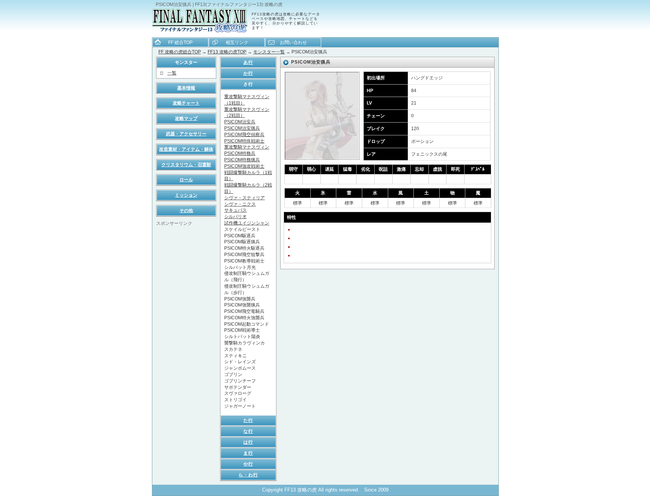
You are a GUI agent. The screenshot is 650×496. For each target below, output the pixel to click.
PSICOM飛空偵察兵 (244, 134)
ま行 (248, 453)
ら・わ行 (248, 475)
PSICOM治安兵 (239, 121)
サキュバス (235, 210)
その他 (186, 210)
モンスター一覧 (269, 52)
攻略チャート (186, 103)
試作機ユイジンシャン (246, 223)
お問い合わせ (293, 42)
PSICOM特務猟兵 (242, 159)
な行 (248, 431)
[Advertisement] (186, 339)
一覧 (171, 73)
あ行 (248, 62)
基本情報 (186, 88)
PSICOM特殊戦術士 (244, 141)
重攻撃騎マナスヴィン (246, 147)
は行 (248, 442)
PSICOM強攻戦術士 (244, 166)
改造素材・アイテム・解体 (186, 149)
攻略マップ (186, 118)
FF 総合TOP (180, 42)
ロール (186, 179)
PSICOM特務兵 (239, 153)
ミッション (186, 195)
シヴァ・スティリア (244, 197)
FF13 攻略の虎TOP (227, 52)
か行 (248, 73)
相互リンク (237, 42)
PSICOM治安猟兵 (242, 128)
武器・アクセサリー (186, 134)
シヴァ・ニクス (240, 204)
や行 (248, 464)
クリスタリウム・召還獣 (186, 164)
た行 (248, 420)
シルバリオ (235, 216)
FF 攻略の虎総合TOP (179, 52)
